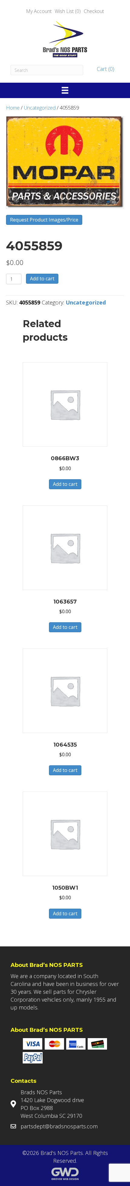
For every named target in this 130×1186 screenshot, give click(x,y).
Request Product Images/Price (44, 219)
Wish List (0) (68, 11)
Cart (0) (104, 68)
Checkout (94, 11)
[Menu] (65, 90)
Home (13, 107)
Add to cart (42, 278)
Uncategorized (40, 107)
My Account (39, 11)
